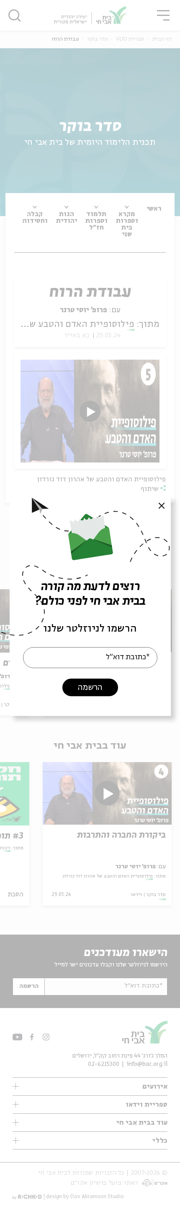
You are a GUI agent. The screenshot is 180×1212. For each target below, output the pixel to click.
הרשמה (90, 688)
